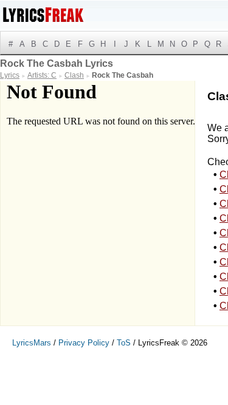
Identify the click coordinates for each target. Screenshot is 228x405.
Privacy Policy (83, 342)
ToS (124, 342)
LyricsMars (31, 342)
